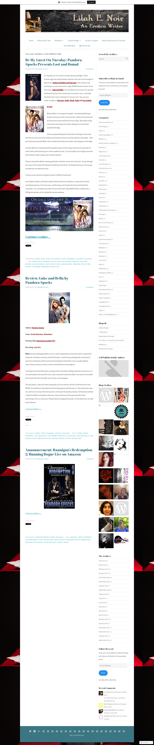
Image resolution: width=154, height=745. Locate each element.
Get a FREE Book (69, 46)
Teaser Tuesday (104, 298)
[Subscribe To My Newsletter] (48, 731)
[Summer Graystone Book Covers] (92, 731)
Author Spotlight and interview (64, 83)
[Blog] (43, 731)
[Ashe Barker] (106, 541)
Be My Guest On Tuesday (51, 259)
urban (101, 310)
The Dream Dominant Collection (46, 267)
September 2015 (104, 640)
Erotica (58, 433)
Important (102, 202)
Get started (91, 2)
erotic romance (85, 537)
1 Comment (89, 459)
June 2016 (102, 602)
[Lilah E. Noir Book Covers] (83, 731)
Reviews (66, 433)
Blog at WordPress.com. (77, 735)
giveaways (102, 185)
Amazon (60, 100)
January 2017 (103, 573)
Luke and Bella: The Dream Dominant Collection (54, 436)
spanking (102, 285)
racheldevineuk (109, 692)
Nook (72, 100)
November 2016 (104, 582)
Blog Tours (102, 152)
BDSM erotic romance (41, 261)
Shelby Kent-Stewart (106, 349)
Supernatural (103, 294)
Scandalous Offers (105, 273)
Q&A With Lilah (84, 46)
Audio (101, 131)
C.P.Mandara (103, 332)
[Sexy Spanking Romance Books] (121, 444)
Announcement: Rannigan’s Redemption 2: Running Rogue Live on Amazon (58, 452)
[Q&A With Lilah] (123, 731)
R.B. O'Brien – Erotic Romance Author (111, 340)
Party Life (102, 231)
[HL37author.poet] (106, 525)
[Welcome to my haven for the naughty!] (121, 476)
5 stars (79, 433)
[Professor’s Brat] (65, 731)
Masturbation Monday (106, 210)
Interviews (102, 206)
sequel (59, 542)
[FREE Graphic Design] (79, 731)
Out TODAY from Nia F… (111, 698)
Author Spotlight (104, 135)
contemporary (104, 156)
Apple (67, 100)
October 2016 (103, 586)
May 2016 (102, 607)
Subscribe (104, 102)
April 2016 (102, 611)
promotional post (105, 239)
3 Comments (89, 69)
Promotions (103, 243)
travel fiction (65, 438)
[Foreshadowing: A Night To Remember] (61, 731)
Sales (100, 264)
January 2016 (103, 623)
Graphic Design (73, 41)
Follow (103, 673)
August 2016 (103, 594)
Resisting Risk (50, 542)
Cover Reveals (103, 164)
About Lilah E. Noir (44, 41)
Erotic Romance (68, 259)
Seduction (102, 281)
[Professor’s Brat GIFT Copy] (110, 731)
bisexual (101, 147)
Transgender (103, 302)
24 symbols (87, 100)
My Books (58, 41)
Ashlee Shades (104, 328)
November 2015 (104, 632)
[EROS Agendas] (106, 444)
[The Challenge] (70, 731)
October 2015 (103, 636)
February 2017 (103, 569)
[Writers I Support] (74, 731)
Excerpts (80, 259)
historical (102, 189)
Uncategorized (104, 306)
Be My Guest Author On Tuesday (113, 41)
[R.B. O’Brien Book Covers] (88, 731)
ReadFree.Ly (103, 344)
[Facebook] (34, 731)
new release (66, 264)
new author (60, 540)
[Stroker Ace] (57, 731)
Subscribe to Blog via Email (111, 78)
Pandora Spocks (80, 264)
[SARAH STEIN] (121, 396)
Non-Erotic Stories (105, 223)
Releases (88, 259)
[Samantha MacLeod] (121, 525)
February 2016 (103, 619)
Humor (101, 198)
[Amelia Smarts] (121, 541)
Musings (102, 214)
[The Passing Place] (121, 412)
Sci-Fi (100, 277)
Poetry (101, 235)
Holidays (102, 193)
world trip (76, 438)
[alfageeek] (106, 492)
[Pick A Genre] (106, 476)
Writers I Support (91, 41)
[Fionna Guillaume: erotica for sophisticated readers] (106, 427)
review (55, 438)
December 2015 (104, 628)
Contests (102, 160)
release (40, 542)
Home (31, 41)
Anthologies (103, 126)
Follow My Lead (106, 649)
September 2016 (104, 590)
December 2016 (104, 577)
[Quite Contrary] (121, 492)
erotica (75, 261)
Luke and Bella (57, 90)
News (53, 537)
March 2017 (102, 565)
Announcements (42, 537)
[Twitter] (30, 731)
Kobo (77, 100)
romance (102, 260)
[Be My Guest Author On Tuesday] (101, 731)
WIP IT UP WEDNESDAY (107, 314)
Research (102, 252)
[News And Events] (119, 731)
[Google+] (39, 731)
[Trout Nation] (106, 396)
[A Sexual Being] (121, 460)
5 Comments (89, 287)
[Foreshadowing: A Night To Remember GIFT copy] (114, 731)
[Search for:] (114, 59)
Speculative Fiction (105, 289)
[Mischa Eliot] (106, 460)
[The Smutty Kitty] (121, 428)
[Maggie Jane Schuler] (106, 411)
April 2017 (102, 561)
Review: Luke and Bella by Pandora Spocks (46, 280)
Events (101, 177)
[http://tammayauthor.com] (106, 509)
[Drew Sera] (121, 509)
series (66, 542)
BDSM (37, 259)
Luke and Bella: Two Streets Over (46, 264)
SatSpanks (102, 268)
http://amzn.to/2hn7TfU (45, 341)
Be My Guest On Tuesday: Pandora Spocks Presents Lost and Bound (53, 62)
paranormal (103, 227)
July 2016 (102, 598)
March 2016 (103, 615)
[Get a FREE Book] (106, 731)
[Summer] (97, 731)
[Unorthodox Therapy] (52, 731)
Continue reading (38, 237)
